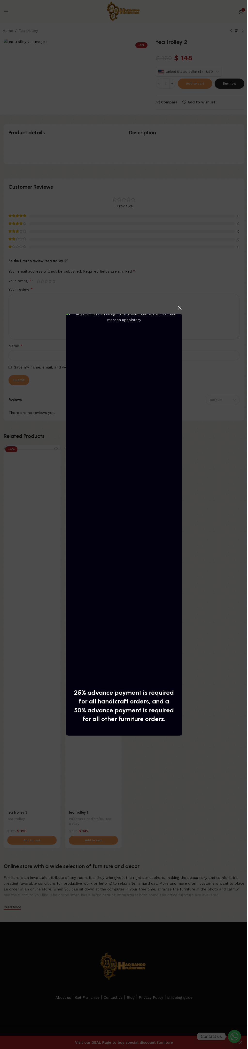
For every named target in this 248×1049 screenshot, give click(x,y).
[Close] (180, 308)
